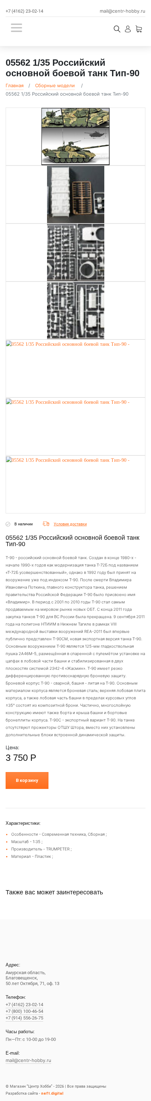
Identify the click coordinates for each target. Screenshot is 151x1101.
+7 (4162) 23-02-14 (24, 11)
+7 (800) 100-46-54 (24, 1011)
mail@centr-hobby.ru (122, 11)
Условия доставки (70, 524)
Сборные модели (55, 85)
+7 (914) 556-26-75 (24, 1018)
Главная (15, 85)
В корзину (27, 780)
